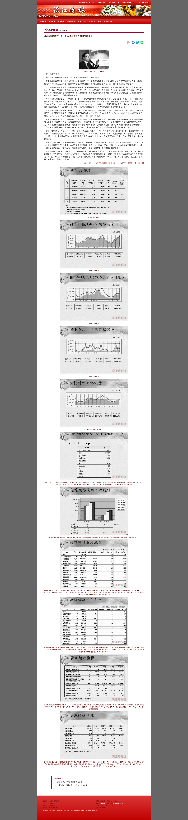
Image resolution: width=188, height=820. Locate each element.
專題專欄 (61, 21)
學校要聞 (52, 21)
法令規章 (53, 810)
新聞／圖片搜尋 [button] (142, 2)
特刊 (99, 21)
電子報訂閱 (102, 2)
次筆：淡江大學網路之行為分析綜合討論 (72, 785)
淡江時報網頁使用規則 (78, 810)
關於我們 (111, 2)
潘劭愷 (103, 803)
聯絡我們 (46, 810)
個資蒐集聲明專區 (91, 810)
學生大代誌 (82, 21)
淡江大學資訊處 (118, 803)
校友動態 (92, 21)
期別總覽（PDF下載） (87, 2)
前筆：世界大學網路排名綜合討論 (69, 782)
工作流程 (66, 810)
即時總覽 (43, 21)
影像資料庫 (108, 21)
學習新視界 (71, 21)
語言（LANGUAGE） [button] (125, 2)
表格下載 (59, 810)
